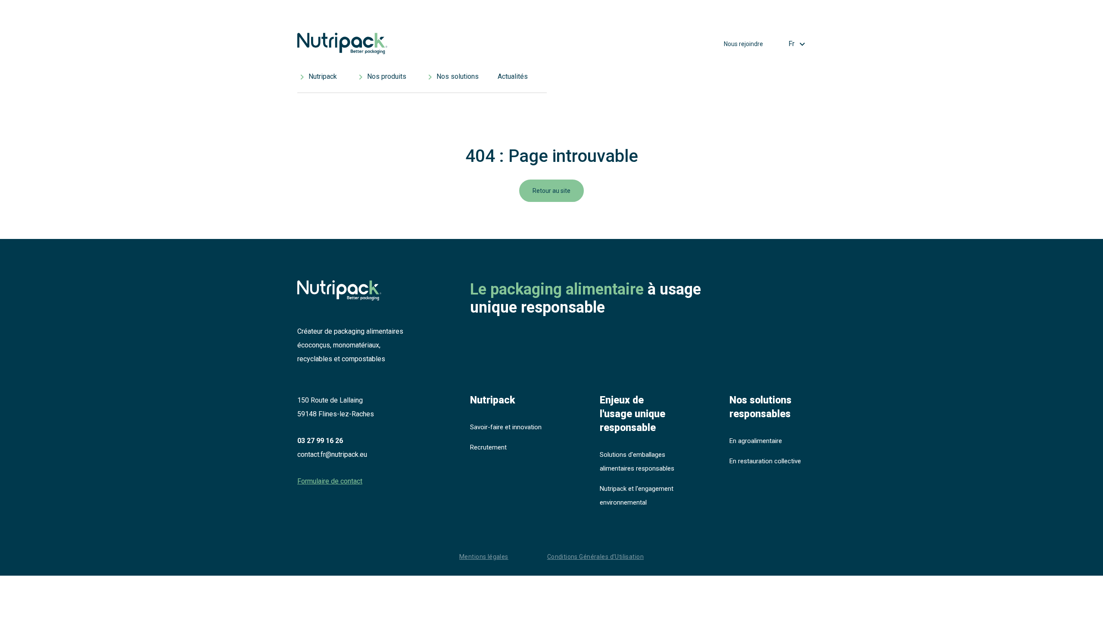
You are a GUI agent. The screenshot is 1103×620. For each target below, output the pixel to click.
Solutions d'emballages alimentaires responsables (637, 461)
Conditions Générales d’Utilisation (595, 556)
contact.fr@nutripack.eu (332, 454)
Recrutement (488, 447)
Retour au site (551, 190)
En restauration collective (765, 461)
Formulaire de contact (329, 481)
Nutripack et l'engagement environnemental (636, 495)
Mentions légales (483, 556)
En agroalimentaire (755, 441)
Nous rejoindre (743, 43)
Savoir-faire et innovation (506, 427)
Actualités (513, 76)
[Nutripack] (422, 46)
